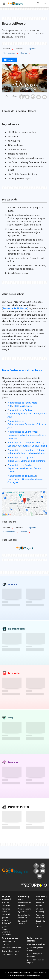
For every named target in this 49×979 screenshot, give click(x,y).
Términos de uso (10, 938)
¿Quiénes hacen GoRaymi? (6, 911)
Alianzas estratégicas (36, 944)
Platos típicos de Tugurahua (21, 475)
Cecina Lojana (28, 460)
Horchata (40, 460)
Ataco (29, 405)
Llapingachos (14, 479)
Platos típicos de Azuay (19, 402)
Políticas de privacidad (11, 947)
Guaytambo (28, 479)
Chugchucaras (23, 445)
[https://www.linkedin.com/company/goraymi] (39, 876)
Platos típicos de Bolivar (19, 410)
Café (17, 460)
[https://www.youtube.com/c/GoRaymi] (42, 871)
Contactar (10, 60)
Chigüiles (12, 413)
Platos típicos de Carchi (19, 465)
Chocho (21, 434)
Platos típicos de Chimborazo (22, 431)
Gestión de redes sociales (40, 924)
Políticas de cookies (10, 954)
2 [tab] (23, 90)
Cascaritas (30, 424)
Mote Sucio (19, 405)
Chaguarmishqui (40, 445)
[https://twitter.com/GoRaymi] (42, 865)
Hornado (11, 434)
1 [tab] (22, 90)
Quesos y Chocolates (28, 413)
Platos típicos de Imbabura (21, 450)
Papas (10, 468)
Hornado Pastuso (23, 468)
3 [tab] (25, 90)
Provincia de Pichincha (15, 308)
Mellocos (19, 424)
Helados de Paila (36, 453)
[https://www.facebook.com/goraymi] (36, 865)
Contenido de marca (10, 951)
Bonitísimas (32, 434)
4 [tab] (26, 90)
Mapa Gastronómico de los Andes (22, 370)
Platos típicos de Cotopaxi (20, 442)
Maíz (23, 453)
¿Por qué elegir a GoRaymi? (6, 920)
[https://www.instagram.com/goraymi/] (36, 871)
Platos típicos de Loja (18, 457)
